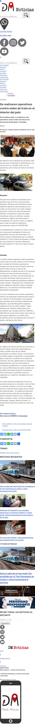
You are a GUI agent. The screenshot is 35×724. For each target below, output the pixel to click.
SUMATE (10, 93)
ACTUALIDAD (4, 65)
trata (11, 453)
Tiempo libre (4, 77)
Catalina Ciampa (9, 414)
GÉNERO (3, 453)
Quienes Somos (5, 658)
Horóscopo (3, 75)
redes (8, 453)
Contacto (3, 666)
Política (2, 69)
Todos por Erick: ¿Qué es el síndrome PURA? (16, 430)
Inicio (1, 651)
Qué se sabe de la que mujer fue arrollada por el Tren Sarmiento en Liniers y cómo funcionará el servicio (17, 488)
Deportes (3, 67)
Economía (3, 71)
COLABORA (11, 95)
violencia (16, 453)
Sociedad (3, 73)
